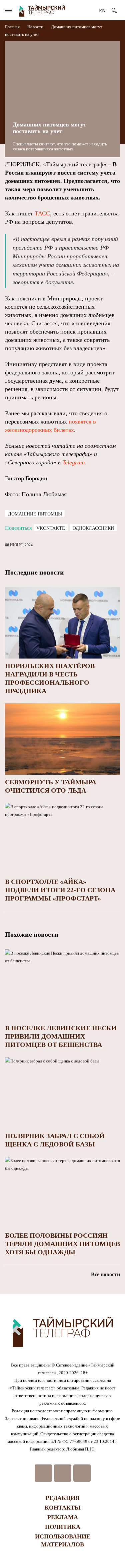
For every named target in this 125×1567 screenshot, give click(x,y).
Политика (62, 1527)
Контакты (63, 1507)
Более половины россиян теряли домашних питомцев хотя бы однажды (62, 1244)
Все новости (105, 1274)
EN (102, 10)
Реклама (62, 1517)
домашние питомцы (35, 513)
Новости (35, 26)
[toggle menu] (8, 10)
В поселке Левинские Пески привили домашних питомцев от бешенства (61, 1036)
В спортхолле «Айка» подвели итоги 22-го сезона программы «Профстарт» (60, 890)
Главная (13, 26)
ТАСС (42, 213)
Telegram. (74, 462)
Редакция (63, 1498)
